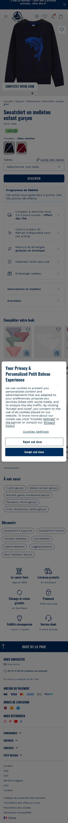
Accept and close (34, 452)
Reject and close (32, 442)
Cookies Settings (36, 431)
